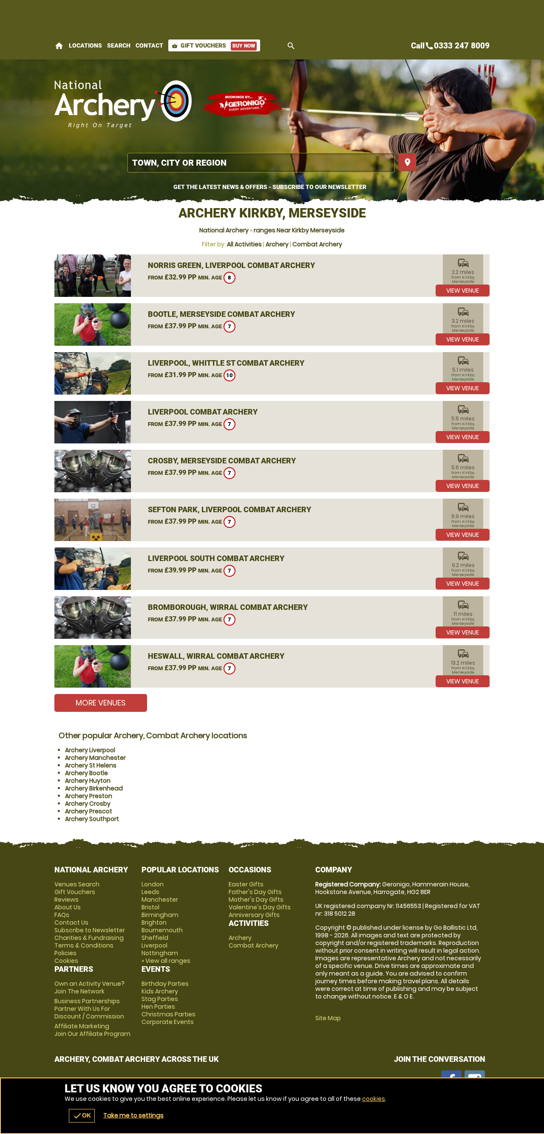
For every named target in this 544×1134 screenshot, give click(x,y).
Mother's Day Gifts (256, 899)
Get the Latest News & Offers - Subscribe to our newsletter (269, 186)
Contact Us (71, 922)
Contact (149, 45)
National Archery (224, 230)
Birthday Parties (165, 983)
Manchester (160, 899)
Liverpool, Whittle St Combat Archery (226, 362)
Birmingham (160, 915)
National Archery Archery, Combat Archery (123, 104)
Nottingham (160, 953)
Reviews (66, 899)
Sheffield (155, 938)
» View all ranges (166, 960)
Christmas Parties (169, 1014)
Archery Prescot (88, 811)
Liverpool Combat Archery (203, 411)
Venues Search (76, 884)
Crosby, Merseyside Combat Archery (222, 460)
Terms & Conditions (83, 945)
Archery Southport (92, 819)
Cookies (66, 960)
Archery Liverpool (90, 750)
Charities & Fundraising (89, 938)
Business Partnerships (89, 1009)
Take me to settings (133, 1115)
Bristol (150, 907)
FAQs (61, 915)
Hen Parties (158, 1006)
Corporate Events (168, 1022)
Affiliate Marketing (92, 1030)
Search (118, 45)
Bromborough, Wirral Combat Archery (228, 607)
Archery (277, 244)
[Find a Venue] (261, 162)
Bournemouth (162, 930)
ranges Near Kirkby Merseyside (299, 230)
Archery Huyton (87, 780)
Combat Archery (317, 244)
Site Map (328, 1018)
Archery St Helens (90, 765)
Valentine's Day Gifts (260, 907)
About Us (67, 907)
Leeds (150, 892)
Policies (65, 953)
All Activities (244, 244)
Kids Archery (160, 991)
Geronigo (243, 104)
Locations (85, 45)
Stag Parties (160, 999)
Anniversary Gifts (254, 915)
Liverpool (154, 945)
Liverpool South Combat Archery (216, 558)
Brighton (154, 922)
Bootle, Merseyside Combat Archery (221, 314)
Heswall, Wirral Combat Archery (216, 656)
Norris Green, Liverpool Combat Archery (231, 265)
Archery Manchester (95, 757)
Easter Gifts (246, 884)
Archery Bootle (86, 773)
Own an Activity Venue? (89, 987)
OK (82, 1115)
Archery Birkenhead (94, 788)
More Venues (101, 702)
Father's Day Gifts (255, 892)
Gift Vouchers (213, 45)
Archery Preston (88, 796)
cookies (373, 1099)
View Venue (462, 290)
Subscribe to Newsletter (89, 930)
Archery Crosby (87, 803)
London (153, 884)
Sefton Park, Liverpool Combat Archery (229, 509)
